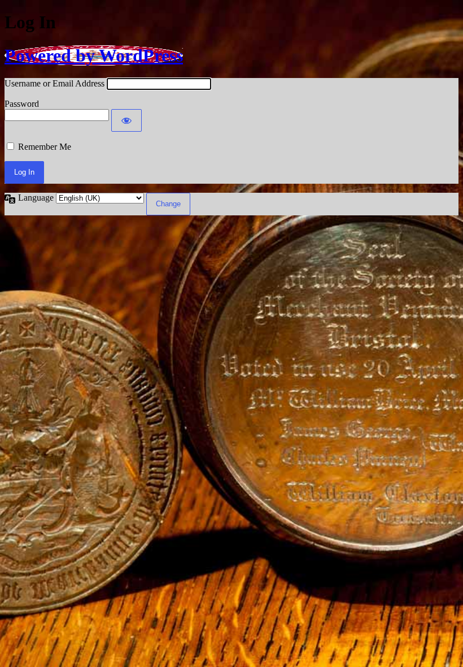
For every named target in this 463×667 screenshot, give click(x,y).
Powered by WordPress (94, 55)
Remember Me (44, 146)
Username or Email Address (54, 83)
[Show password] (126, 120)
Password (22, 104)
